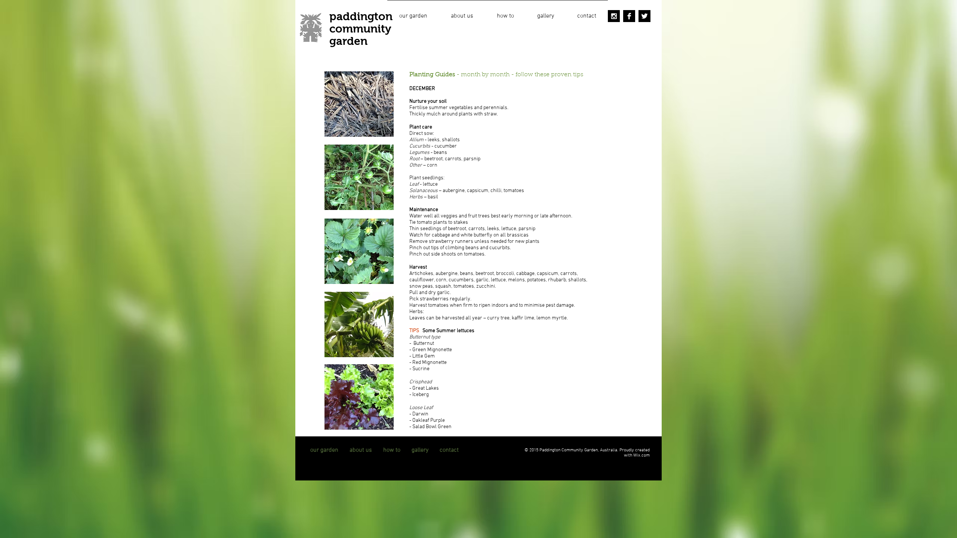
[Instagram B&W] (614, 16)
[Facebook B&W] (629, 16)
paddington (361, 16)
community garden (360, 34)
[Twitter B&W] (644, 16)
